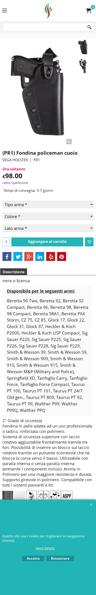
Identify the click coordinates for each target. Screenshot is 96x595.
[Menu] (4, 11)
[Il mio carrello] (88, 10)
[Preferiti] (89, 242)
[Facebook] (6, 256)
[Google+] (28, 256)
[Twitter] (17, 256)
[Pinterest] (61, 256)
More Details (45, 548)
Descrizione (14, 271)
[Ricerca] (90, 27)
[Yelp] (50, 256)
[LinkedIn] (39, 256)
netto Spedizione (15, 182)
